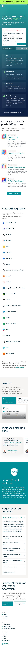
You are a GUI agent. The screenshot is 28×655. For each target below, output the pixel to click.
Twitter (5, 634)
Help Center (7, 640)
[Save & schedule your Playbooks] (9, 44)
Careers (6, 616)
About (5, 614)
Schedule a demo (6, 603)
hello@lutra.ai (20, 367)
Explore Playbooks (13, 193)
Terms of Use (7, 624)
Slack (5, 636)
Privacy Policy (7, 626)
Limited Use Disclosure (9, 628)
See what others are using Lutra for (12, 112)
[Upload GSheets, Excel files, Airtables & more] (6, 44)
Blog (5, 638)
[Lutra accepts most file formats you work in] (3, 44)
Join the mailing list (20, 603)
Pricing (5, 618)
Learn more (21, 3)
